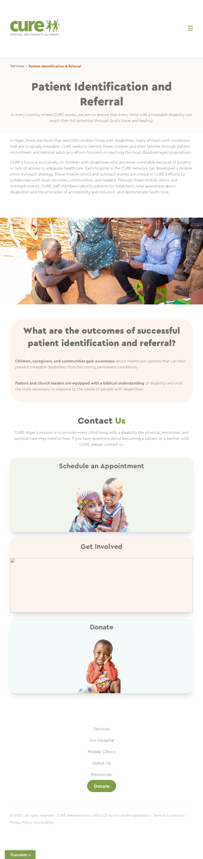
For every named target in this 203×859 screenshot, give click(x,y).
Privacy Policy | (22, 822)
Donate (101, 786)
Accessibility (44, 822)
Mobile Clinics (101, 751)
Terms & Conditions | (169, 815)
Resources (101, 774)
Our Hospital (101, 740)
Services (17, 66)
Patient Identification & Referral (55, 66)
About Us (101, 763)
